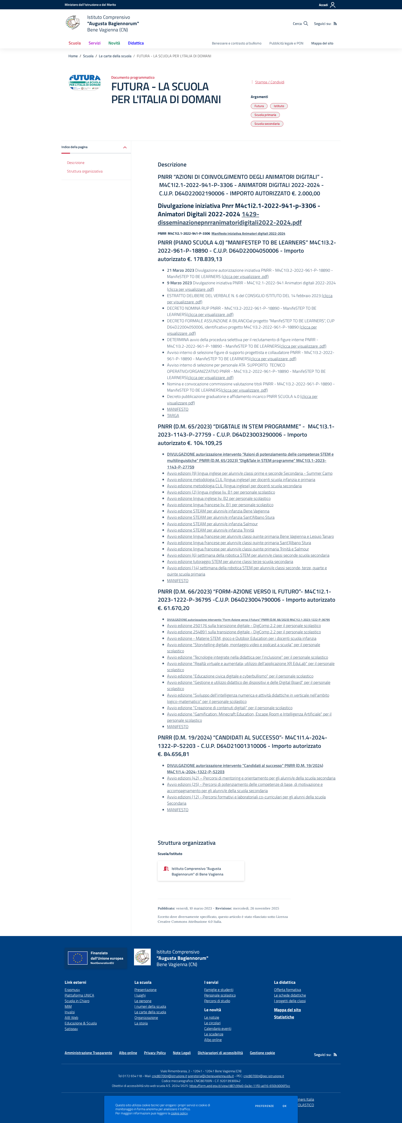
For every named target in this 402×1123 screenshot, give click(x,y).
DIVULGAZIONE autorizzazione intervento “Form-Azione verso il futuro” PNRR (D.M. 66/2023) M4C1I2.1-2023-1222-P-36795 (248, 619)
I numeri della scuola (150, 1006)
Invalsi (70, 1012)
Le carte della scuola (115, 56)
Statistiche (284, 1017)
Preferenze (264, 1106)
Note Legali (182, 1052)
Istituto (279, 105)
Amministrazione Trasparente (88, 1052)
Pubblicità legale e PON (286, 43)
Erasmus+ (72, 989)
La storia (141, 1023)
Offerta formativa (287, 989)
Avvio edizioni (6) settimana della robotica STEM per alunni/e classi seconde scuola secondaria (248, 555)
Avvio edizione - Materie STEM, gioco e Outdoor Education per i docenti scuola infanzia (241, 638)
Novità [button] (114, 43)
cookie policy (179, 1113)
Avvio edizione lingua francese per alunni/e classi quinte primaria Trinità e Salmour (238, 549)
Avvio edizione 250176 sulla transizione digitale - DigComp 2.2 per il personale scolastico (244, 625)
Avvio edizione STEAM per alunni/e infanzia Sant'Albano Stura (221, 517)
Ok (285, 1106)
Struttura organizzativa (85, 171)
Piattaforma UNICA (79, 995)
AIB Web (71, 1017)
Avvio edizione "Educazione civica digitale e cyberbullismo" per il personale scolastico (240, 676)
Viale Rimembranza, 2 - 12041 (181, 1071)
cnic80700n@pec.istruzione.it (264, 1075)
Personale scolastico (220, 995)
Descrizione (75, 163)
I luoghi (140, 995)
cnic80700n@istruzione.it (169, 1075)
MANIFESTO (177, 409)
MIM (68, 1006)
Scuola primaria (265, 114)
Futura (259, 105)
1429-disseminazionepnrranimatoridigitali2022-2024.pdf (230, 218)
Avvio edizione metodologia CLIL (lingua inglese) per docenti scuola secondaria (234, 486)
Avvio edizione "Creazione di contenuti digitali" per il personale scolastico (229, 708)
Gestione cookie (262, 1052)
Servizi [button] (94, 43)
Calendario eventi (217, 1028)
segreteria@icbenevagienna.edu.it (211, 1075)
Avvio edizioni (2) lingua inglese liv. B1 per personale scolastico (221, 492)
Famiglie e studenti (218, 989)
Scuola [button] (75, 43)
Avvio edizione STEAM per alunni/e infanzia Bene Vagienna (218, 511)
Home (73, 56)
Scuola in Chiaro (77, 1001)
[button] (96, 147)
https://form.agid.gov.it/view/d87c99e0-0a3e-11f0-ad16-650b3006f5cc (239, 1085)
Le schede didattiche (290, 995)
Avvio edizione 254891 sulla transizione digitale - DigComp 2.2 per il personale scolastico (244, 632)
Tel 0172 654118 (130, 1075)
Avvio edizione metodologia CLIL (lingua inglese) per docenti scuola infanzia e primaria (241, 479)
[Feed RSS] (335, 23)
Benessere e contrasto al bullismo (236, 43)
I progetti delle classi (290, 1001)
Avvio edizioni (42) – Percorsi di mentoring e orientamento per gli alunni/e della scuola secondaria (251, 778)
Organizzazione (146, 1017)
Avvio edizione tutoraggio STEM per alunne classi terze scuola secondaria (230, 561)
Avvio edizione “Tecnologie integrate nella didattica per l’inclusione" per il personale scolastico (247, 657)
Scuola (88, 56)
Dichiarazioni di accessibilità (220, 1052)
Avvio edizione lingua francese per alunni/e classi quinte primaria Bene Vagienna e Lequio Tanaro (250, 536)
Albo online (213, 1039)
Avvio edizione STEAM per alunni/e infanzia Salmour (212, 524)
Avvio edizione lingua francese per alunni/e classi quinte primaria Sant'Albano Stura (239, 542)
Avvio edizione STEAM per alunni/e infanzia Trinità (210, 530)
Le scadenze (213, 1034)
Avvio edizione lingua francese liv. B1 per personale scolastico (220, 505)
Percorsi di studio (217, 1001)
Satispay (71, 1028)
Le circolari (212, 1023)
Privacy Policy (155, 1052)
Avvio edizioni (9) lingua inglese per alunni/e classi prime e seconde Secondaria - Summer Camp (249, 473)
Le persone (142, 1001)
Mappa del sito (322, 43)
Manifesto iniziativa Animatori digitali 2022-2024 (248, 233)
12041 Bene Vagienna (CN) (223, 1071)
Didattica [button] (136, 43)
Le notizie (211, 1017)
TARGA (173, 415)
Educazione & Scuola (81, 1023)
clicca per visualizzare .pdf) (191, 289)
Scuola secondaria (267, 123)
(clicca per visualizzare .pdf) (245, 276)
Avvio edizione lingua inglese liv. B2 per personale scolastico (219, 498)
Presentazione (145, 989)
